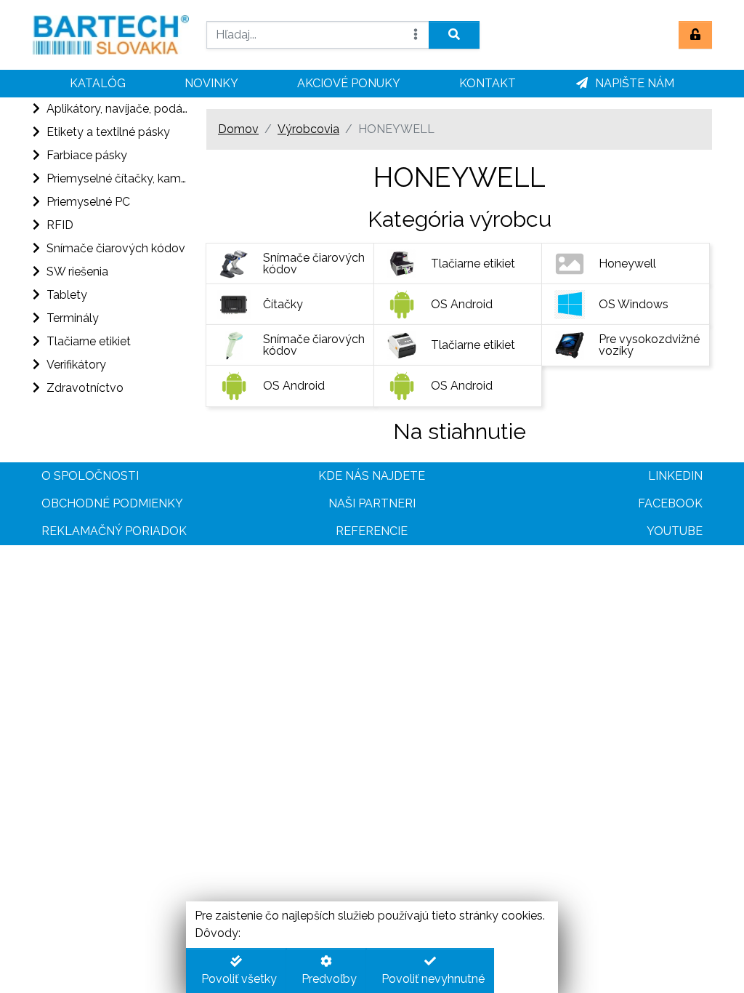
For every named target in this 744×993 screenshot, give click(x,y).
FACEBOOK (670, 503)
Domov (238, 129)
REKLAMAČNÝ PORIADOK (114, 531)
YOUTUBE (675, 531)
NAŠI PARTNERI (372, 503)
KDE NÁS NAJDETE (371, 476)
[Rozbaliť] (35, 109)
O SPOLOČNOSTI (90, 476)
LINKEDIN (675, 476)
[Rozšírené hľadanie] (415, 35)
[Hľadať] (454, 35)
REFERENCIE (372, 531)
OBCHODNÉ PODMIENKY (112, 503)
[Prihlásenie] (695, 35)
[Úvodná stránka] (110, 35)
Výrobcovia (308, 129)
